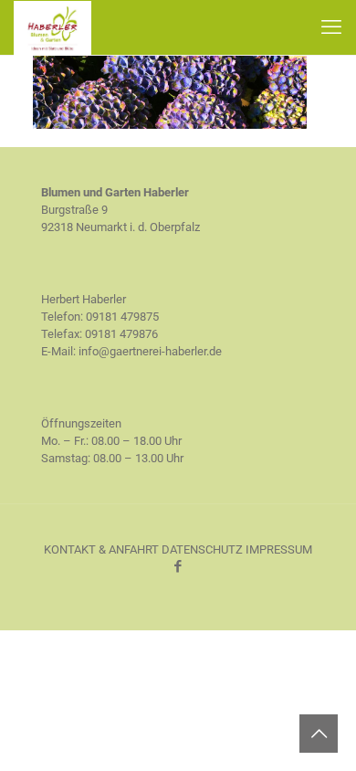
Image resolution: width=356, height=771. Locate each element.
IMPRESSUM (279, 549)
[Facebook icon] (178, 566)
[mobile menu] (331, 27)
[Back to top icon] (318, 733)
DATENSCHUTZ (202, 549)
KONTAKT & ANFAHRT (101, 549)
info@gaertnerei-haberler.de (150, 351)
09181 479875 (122, 316)
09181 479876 (121, 334)
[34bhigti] (170, 125)
